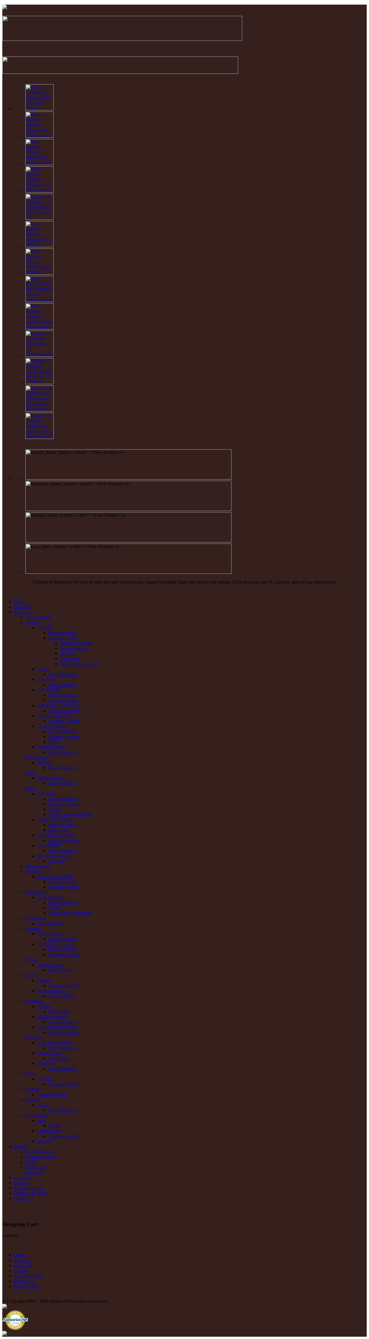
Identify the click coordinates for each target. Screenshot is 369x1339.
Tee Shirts (46, 793)
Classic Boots (49, 1053)
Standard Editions (76, 643)
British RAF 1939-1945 (58, 705)
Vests (30, 772)
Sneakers (45, 1063)
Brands (20, 1146)
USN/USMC (49, 689)
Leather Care (49, 1130)
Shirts (30, 788)
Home (19, 601)
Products (22, 612)
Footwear (34, 1037)
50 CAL (67, 653)
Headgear (34, 1001)
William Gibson (51, 746)
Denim (31, 959)
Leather (44, 980)
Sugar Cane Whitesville (69, 814)
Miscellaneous (38, 866)
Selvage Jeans (49, 964)
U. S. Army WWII (54, 1042)
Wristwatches (37, 757)
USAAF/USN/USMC (57, 1027)
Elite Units (69, 658)
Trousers (33, 928)
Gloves (31, 975)
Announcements (29, 1187)
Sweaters (33, 871)
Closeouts (23, 1177)
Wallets (32, 1089)
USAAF (44, 627)
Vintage (21, 1182)
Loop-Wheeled (50, 897)
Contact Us (24, 1198)
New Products (38, 617)
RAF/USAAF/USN (55, 876)
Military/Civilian (52, 1016)
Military (44, 762)
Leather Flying (61, 995)
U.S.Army (46, 679)
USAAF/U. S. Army (56, 835)
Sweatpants (35, 918)
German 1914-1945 (55, 715)
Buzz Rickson (50, 923)
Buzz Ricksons (62, 632)
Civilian (44, 1006)
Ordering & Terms (30, 1193)
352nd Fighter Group (79, 663)
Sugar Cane (59, 829)
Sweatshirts (35, 892)
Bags (30, 1073)
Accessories (36, 1115)
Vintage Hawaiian (53, 855)
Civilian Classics (52, 726)
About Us (23, 606)
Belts (41, 1120)
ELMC (54, 741)
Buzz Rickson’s (62, 674)
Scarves (44, 1141)
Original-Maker (74, 648)
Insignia (32, 1099)
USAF (43, 669)
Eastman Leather (63, 637)
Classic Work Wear (54, 819)
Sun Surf (56, 861)
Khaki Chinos (49, 933)
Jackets (31, 622)
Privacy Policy (27, 1286)
